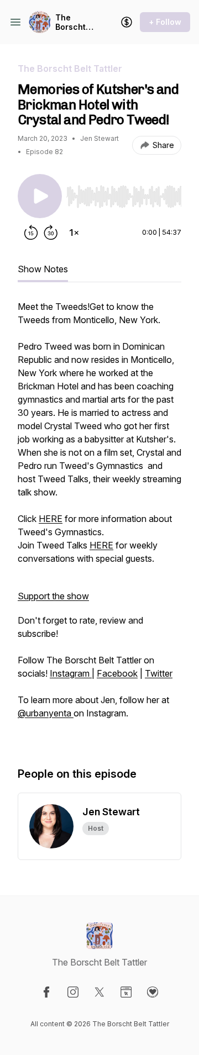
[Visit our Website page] (126, 992)
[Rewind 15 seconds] (31, 232)
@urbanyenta (46, 713)
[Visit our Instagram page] (72, 992)
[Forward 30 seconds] (51, 232)
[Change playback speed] (74, 232)
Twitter (158, 673)
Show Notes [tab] (43, 269)
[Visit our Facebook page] (46, 992)
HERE (50, 518)
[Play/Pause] (40, 196)
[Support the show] (126, 22)
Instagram (71, 673)
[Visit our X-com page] (99, 992)
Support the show (53, 596)
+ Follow (165, 22)
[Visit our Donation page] (152, 992)
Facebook (117, 673)
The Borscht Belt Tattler (70, 22)
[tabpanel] (99, 522)
